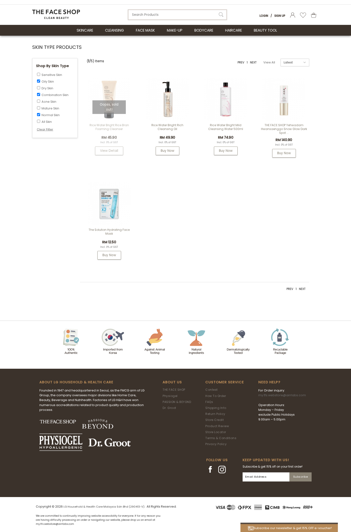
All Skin (47, 122)
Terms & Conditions (220, 438)
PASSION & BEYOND (177, 402)
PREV (241, 62)
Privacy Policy (216, 444)
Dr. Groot (169, 408)
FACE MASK (145, 30)
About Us (172, 382)
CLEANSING (114, 30)
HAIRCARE (233, 30)
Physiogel (170, 396)
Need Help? (269, 382)
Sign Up (279, 16)
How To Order (215, 396)
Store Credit (214, 420)
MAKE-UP (174, 30)
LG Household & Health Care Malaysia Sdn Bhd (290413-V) (104, 507)
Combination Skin (55, 95)
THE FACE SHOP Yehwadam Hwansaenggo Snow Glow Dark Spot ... (284, 129)
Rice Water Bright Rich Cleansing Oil (167, 127)
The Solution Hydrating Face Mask (109, 232)
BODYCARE (203, 30)
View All (269, 62)
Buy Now (167, 150)
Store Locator (215, 432)
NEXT (253, 62)
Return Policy (215, 414)
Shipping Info (215, 408)
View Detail (109, 150)
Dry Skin (47, 88)
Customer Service (224, 382)
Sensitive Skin (52, 75)
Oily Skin (48, 81)
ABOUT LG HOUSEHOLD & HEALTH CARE (76, 382)
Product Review (217, 426)
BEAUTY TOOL (265, 30)
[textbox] (177, 14)
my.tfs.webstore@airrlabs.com (282, 395)
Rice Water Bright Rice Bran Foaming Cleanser (109, 127)
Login (264, 16)
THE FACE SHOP (174, 390)
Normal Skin (51, 115)
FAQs (209, 402)
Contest (211, 390)
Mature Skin (50, 108)
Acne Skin (49, 102)
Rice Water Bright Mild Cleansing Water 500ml (225, 127)
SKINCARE (85, 30)
